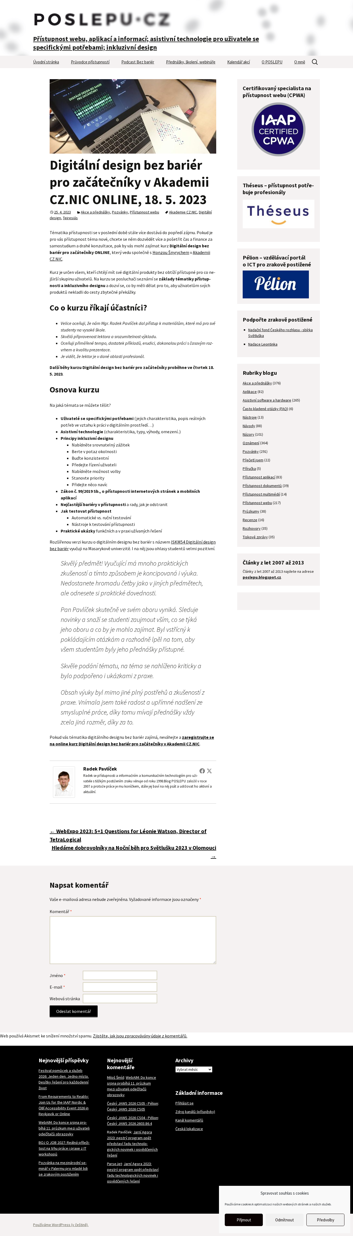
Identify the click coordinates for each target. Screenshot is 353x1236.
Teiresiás (70, 217)
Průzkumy (251, 511)
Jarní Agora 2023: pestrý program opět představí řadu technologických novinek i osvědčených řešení (132, 1144)
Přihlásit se (184, 1103)
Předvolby (325, 1219)
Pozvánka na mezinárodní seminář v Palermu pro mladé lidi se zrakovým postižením (63, 1168)
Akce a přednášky (95, 212)
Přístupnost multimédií (261, 494)
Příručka (249, 468)
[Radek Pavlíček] (64, 781)
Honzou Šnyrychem (171, 252)
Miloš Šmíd (115, 1077)
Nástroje (250, 417)
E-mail (57, 987)
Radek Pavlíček (100, 769)
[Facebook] (202, 770)
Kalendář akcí (238, 62)
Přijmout (244, 1219)
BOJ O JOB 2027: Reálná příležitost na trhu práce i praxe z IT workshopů (64, 1148)
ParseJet (114, 1163)
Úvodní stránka (46, 62)
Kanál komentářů (189, 1120)
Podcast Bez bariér (137, 62)
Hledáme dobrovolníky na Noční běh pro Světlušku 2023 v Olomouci (134, 851)
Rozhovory (252, 528)
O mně (299, 62)
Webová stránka (65, 998)
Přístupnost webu (144, 212)
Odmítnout (284, 1219)
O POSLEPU (272, 62)
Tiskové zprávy (255, 536)
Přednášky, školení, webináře (190, 62)
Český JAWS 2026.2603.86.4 (129, 1123)
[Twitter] (209, 770)
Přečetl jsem (253, 460)
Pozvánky (120, 212)
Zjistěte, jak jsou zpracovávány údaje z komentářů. (140, 1036)
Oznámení (251, 442)
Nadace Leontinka (262, 344)
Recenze (250, 519)
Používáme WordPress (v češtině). (61, 1224)
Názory (248, 434)
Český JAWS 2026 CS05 (126, 1109)
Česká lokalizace (189, 1128)
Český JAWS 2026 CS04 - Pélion (132, 1117)
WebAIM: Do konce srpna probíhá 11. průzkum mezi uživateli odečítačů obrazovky (64, 1128)
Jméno (58, 975)
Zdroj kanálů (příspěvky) (195, 1111)
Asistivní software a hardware (267, 400)
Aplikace (250, 391)
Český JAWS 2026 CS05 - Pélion (132, 1103)
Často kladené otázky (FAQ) (265, 408)
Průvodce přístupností (90, 62)
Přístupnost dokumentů (262, 485)
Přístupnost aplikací (259, 477)
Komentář (61, 911)
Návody (249, 425)
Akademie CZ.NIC (183, 212)
